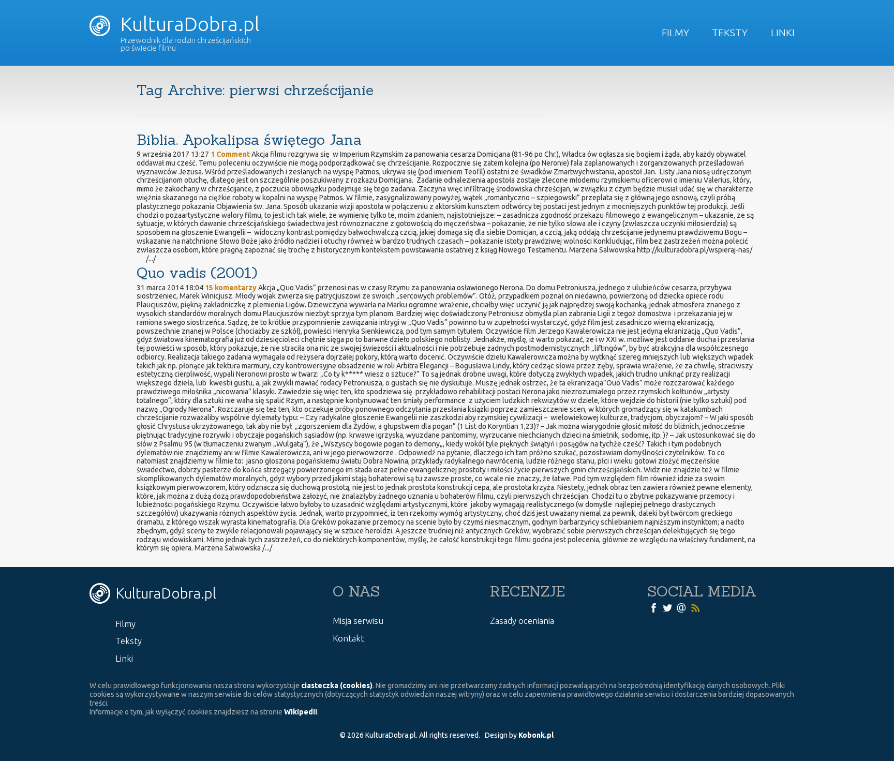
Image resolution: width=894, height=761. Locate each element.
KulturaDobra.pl (188, 24)
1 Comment (230, 154)
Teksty (730, 32)
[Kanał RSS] (695, 607)
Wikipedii (300, 712)
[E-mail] (681, 607)
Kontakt (348, 638)
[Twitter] (667, 607)
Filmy (675, 32)
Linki (783, 32)
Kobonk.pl (536, 735)
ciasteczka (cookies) (337, 685)
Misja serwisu (358, 620)
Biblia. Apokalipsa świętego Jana (249, 139)
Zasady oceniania (522, 620)
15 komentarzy (231, 287)
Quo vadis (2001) (197, 272)
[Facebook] (653, 607)
